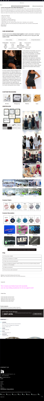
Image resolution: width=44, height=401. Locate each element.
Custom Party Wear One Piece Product (7, 296)
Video (1, 386)
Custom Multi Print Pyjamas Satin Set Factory (12, 275)
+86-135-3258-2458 (5, 375)
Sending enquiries (7, 389)
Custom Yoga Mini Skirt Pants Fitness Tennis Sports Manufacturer (14, 276)
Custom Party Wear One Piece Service (7, 297)
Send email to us (4, 24)
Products (1, 381)
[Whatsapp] (6, 243)
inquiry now (2, 396)
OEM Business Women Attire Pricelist (7, 301)
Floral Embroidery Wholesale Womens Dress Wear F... (10, 309)
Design (1, 382)
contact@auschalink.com (6, 377)
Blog (1, 385)
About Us (2, 384)
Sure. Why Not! (38, 313)
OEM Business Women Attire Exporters (7, 300)
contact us (4, 367)
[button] (8, 40)
